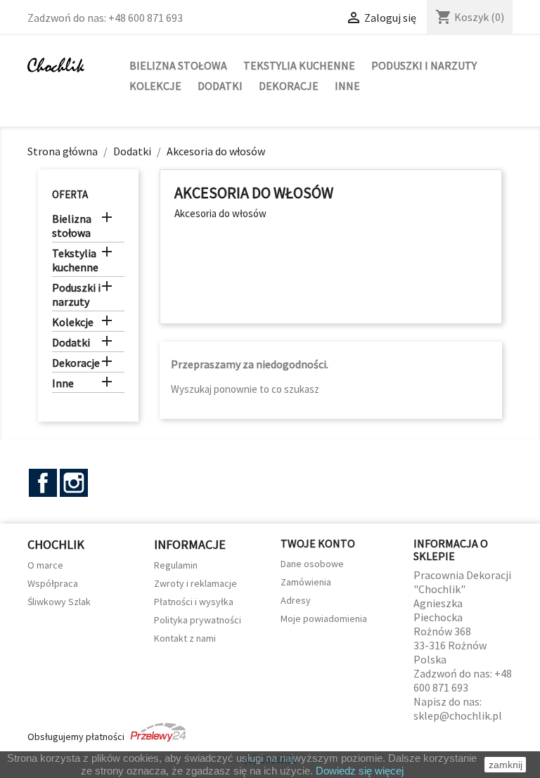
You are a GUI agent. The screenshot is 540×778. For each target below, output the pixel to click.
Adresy (296, 600)
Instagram (74, 483)
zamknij (505, 764)
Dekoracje (289, 86)
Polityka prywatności (197, 620)
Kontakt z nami (185, 638)
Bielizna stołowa (178, 65)
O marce (45, 565)
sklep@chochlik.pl (457, 715)
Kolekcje (155, 86)
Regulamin (176, 565)
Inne (347, 86)
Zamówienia (306, 582)
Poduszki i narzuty (424, 65)
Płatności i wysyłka (193, 601)
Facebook (43, 483)
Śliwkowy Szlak (59, 601)
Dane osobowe (312, 563)
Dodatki (220, 86)
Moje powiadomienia (324, 618)
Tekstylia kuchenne (299, 65)
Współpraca (52, 583)
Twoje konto (318, 543)
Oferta (70, 194)
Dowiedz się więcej (360, 771)
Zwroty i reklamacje (195, 583)
